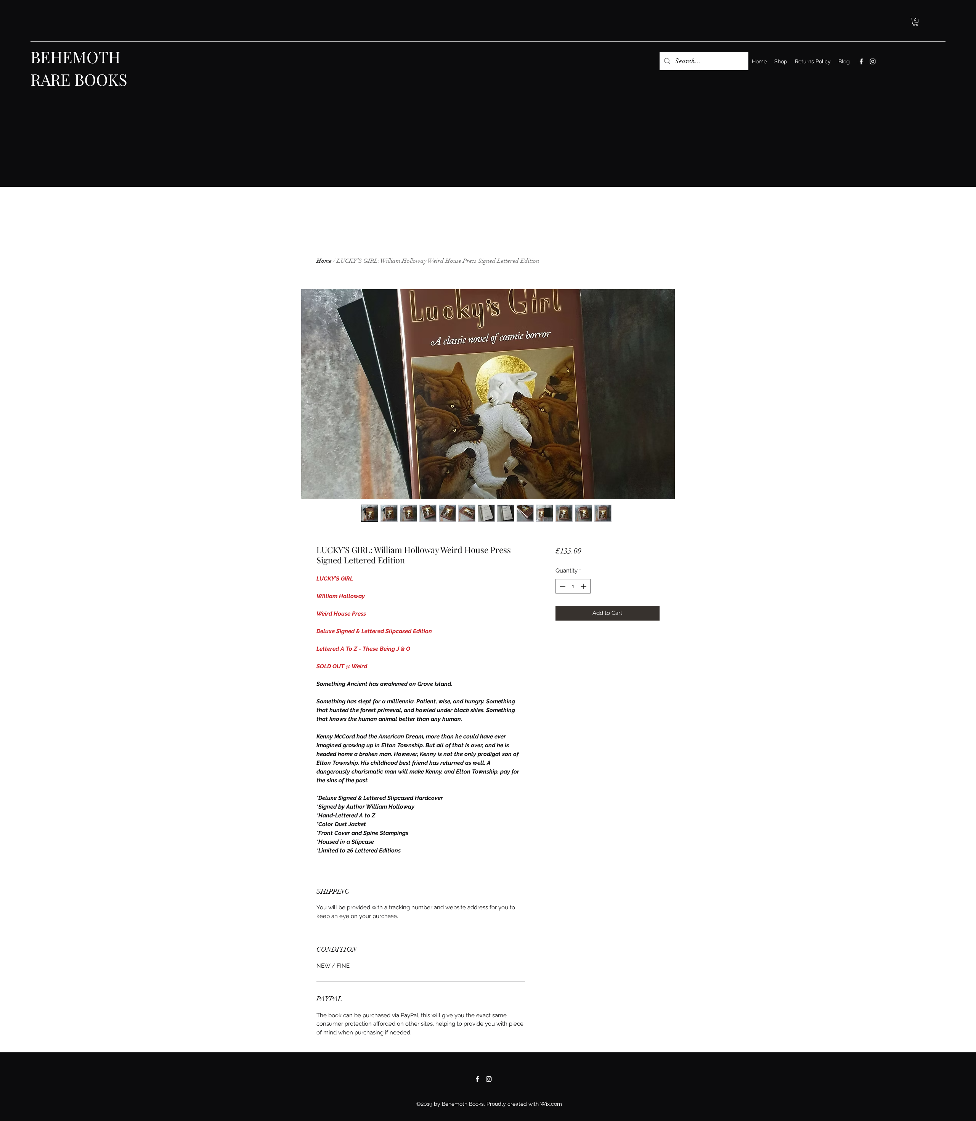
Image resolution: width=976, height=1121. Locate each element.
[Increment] (584, 586)
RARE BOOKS (78, 79)
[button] (915, 22)
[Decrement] (562, 586)
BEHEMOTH (75, 57)
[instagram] (872, 61)
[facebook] (861, 61)
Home (324, 261)
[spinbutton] (573, 586)
